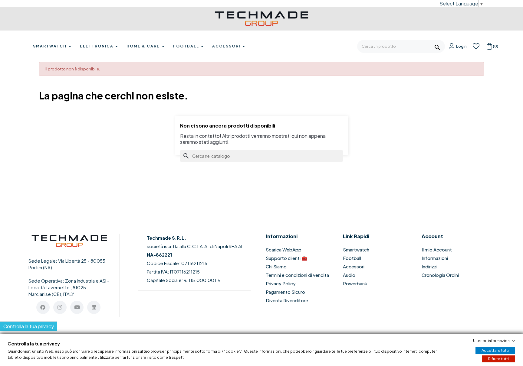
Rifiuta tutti (498, 358)
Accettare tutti (495, 350)
